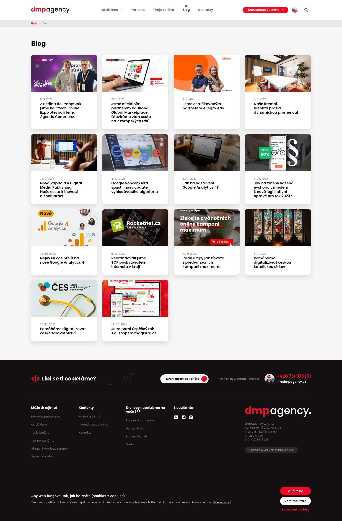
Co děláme (39, 424)
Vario (130, 444)
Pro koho (138, 10)
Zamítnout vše (295, 501)
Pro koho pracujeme (45, 416)
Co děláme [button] (109, 10)
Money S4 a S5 (136, 436)
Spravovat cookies (295, 509)
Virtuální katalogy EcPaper (50, 448)
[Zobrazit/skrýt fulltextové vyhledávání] (306, 10)
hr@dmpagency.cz (291, 381)
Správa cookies (42, 456)
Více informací (222, 502)
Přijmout (297, 490)
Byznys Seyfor (136, 428)
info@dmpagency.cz (93, 424)
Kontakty (205, 10)
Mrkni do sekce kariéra (183, 378)
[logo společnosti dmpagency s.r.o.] (51, 10)
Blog (186, 10)
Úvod (34, 23)
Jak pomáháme (42, 440)
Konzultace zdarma (263, 10)
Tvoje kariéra (163, 10)
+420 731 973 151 (294, 376)
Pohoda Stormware (140, 420)
